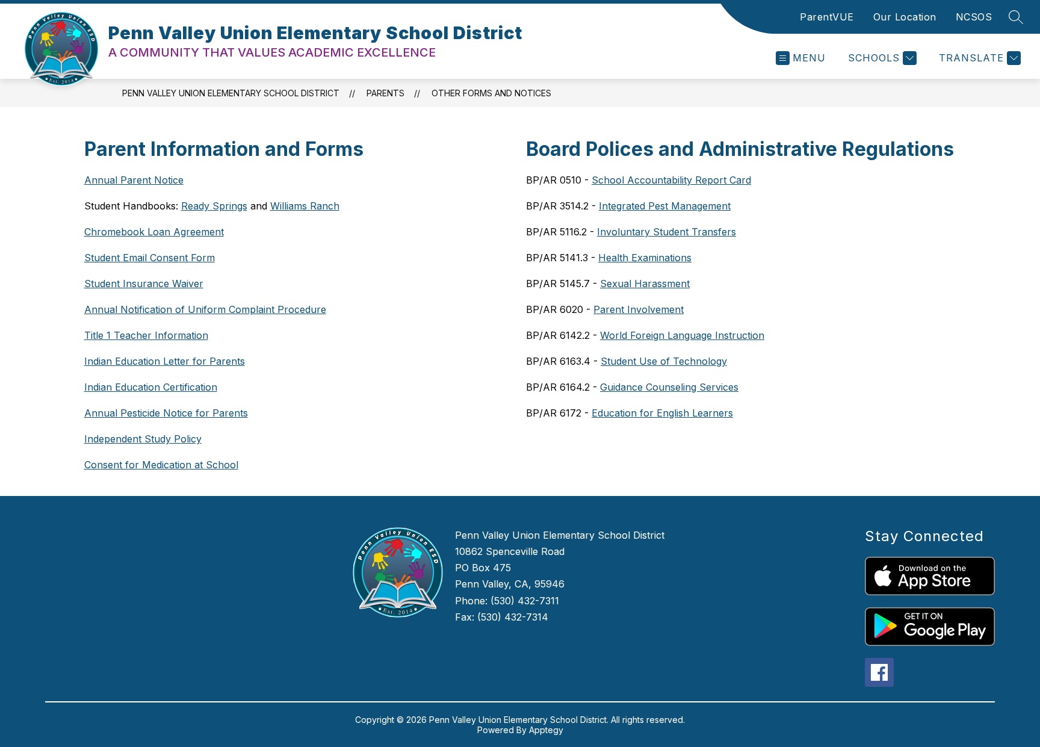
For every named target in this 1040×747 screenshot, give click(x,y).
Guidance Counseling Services (669, 387)
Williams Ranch (304, 206)
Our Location (904, 17)
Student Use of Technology (664, 361)
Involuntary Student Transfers (666, 232)
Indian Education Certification (150, 387)
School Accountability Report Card (671, 180)
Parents (385, 93)
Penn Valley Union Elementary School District (230, 93)
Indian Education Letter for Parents (164, 361)
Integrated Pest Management (665, 206)
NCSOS (974, 17)
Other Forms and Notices (491, 93)
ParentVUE (827, 17)
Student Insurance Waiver (143, 283)
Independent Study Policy (143, 439)
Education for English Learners (662, 413)
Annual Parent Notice (134, 180)
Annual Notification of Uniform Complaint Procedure (205, 309)
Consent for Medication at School (161, 465)
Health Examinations (645, 258)
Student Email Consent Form (149, 258)
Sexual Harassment (645, 283)
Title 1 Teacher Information (146, 335)
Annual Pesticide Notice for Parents (166, 413)
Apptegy (546, 730)
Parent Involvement (638, 309)
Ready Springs (214, 206)
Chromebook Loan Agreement (154, 232)
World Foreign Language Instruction (682, 335)
